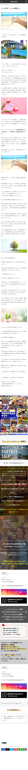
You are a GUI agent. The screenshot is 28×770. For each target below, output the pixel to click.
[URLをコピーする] (25, 749)
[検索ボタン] (26, 1)
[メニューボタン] (1, 1)
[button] (3, 749)
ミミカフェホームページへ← (18, 656)
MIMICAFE (14, 1)
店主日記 (4, 742)
